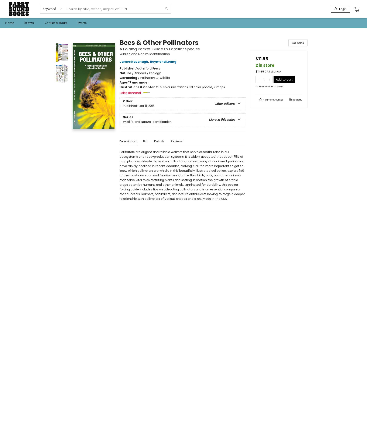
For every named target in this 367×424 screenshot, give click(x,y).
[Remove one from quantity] (258, 79)
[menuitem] (9, 23)
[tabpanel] (183, 180)
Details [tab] (159, 141)
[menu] (183, 23)
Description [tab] (128, 141)
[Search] (166, 9)
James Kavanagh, (135, 62)
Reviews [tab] (177, 141)
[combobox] (52, 9)
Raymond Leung (163, 62)
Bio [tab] (145, 141)
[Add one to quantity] (269, 79)
